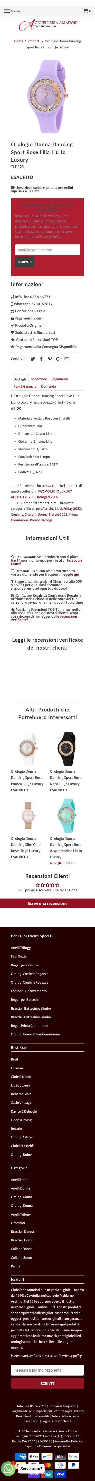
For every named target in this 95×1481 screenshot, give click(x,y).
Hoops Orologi (22, 1120)
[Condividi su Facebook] (41, 359)
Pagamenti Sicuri (23, 1411)
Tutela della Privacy (65, 1416)
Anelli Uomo (20, 1180)
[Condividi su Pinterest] (49, 359)
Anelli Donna (20, 1188)
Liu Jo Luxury (20, 1085)
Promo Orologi (41, 520)
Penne (15, 1266)
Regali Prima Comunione (29, 1026)
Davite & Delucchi (24, 1111)
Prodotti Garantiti (36, 1416)
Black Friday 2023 (68, 509)
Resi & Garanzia (24, 386)
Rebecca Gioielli (22, 1094)
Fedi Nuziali (19, 956)
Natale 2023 (58, 514)
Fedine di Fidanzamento (29, 991)
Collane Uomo (21, 1258)
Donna (43, 514)
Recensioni (31, 1421)
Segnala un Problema (56, 1421)
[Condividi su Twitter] (32, 359)
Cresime (17, 514)
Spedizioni (39, 379)
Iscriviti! (25, 262)
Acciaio (47, 509)
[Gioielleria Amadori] (47, 24)
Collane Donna (21, 1249)
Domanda (48, 386)
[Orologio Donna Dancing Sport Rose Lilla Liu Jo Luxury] (47, 96)
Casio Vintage (21, 1103)
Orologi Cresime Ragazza (29, 982)
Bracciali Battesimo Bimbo (31, 1008)
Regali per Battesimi (26, 1000)
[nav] (12, 11)
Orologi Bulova (22, 1155)
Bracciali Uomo (22, 1240)
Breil (14, 1059)
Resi (19, 1416)
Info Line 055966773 (31, 1406)
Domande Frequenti (62, 1406)
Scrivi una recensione (47, 903)
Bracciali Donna (22, 1232)
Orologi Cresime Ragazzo (29, 974)
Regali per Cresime (24, 965)
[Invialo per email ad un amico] (66, 359)
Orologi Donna (22, 1206)
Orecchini (18, 1223)
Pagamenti (60, 379)
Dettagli (20, 379)
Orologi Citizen (22, 1137)
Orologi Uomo (21, 1197)
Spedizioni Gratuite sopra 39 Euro (60, 1411)
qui (76, 574)
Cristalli (30, 514)
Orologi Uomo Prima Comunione (35, 1034)
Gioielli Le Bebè (22, 1146)
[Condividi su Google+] (57, 359)
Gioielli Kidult (21, 1077)
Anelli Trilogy (21, 948)
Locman (17, 1068)
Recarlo (16, 1129)
